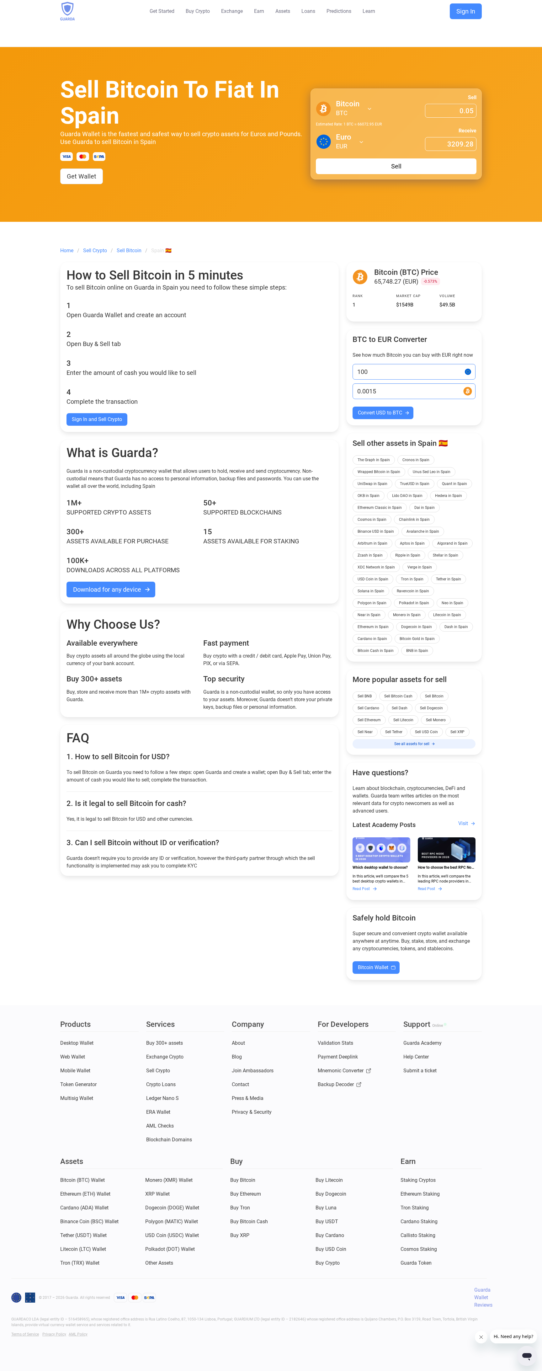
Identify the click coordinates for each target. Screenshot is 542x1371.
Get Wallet (81, 176)
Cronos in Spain (415, 460)
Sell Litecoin (403, 720)
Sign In (465, 11)
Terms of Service (25, 1334)
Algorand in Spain (452, 543)
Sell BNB (365, 696)
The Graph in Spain (374, 460)
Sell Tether (393, 732)
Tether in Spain (448, 579)
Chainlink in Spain (414, 519)
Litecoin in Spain (447, 615)
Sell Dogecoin (431, 708)
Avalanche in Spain (422, 531)
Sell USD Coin (426, 732)
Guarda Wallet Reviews (483, 1297)
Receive (467, 131)
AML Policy (78, 1334)
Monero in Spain (407, 615)
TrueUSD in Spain (414, 484)
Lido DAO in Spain (407, 495)
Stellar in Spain (445, 555)
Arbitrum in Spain (372, 543)
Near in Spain (369, 615)
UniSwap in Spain (372, 484)
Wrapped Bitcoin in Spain (379, 472)
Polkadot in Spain (414, 603)
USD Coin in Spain (373, 579)
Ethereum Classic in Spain (380, 507)
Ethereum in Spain (373, 627)
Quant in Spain (454, 484)
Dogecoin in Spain (416, 627)
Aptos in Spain (412, 543)
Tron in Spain (412, 579)
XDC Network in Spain (376, 567)
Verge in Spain (419, 567)
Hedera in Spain (448, 495)
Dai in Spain (424, 507)
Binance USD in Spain (376, 531)
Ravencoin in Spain (413, 591)
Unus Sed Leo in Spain (431, 472)
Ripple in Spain (407, 555)
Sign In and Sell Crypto (97, 419)
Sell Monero (436, 720)
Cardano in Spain (372, 639)
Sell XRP (457, 732)
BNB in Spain (417, 650)
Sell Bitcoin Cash (398, 696)
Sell (472, 97)
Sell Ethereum (369, 720)
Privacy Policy (54, 1334)
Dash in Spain (456, 627)
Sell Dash (399, 708)
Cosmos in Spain (372, 519)
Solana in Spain (371, 591)
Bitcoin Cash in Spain (376, 650)
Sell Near (365, 732)
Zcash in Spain (370, 555)
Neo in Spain (452, 603)
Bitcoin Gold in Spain (417, 639)
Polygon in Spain (372, 603)
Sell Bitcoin (434, 696)
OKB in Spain (369, 495)
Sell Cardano (368, 708)
